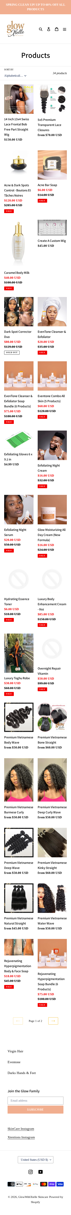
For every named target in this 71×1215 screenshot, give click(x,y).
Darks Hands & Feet (22, 1073)
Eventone (14, 1062)
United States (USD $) (34, 1159)
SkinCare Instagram (21, 1129)
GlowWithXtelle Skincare (33, 1196)
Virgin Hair (15, 1051)
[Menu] (65, 28)
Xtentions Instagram (21, 1137)
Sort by (9, 69)
